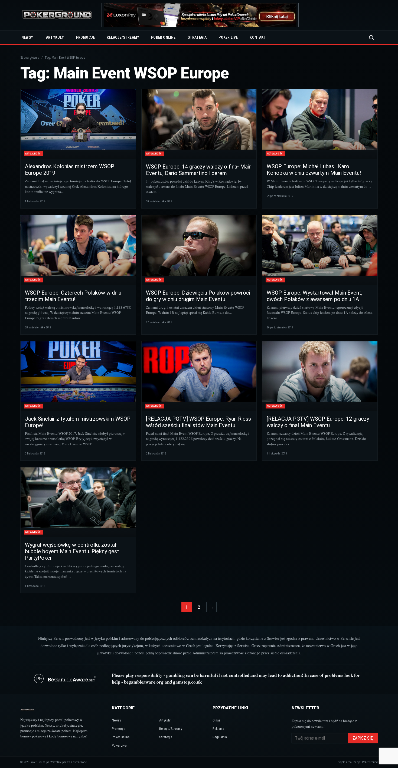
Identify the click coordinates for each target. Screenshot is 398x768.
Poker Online (163, 37)
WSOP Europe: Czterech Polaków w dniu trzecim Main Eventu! (73, 295)
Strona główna (29, 58)
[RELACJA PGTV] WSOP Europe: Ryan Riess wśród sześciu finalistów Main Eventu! (198, 422)
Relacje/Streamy (123, 37)
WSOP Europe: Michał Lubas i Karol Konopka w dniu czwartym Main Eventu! (314, 169)
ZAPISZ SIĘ (363, 738)
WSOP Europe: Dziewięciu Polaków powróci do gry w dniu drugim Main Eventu (198, 295)
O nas (216, 720)
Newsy (27, 37)
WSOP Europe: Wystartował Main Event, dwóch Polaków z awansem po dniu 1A (314, 295)
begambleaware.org (144, 681)
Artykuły (55, 37)
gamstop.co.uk (187, 681)
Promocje (85, 37)
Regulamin (220, 737)
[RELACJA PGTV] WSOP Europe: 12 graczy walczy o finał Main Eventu (318, 422)
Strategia (197, 37)
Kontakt (258, 37)
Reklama (218, 729)
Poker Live (228, 37)
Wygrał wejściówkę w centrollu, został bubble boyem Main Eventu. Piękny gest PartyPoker (72, 551)
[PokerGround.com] (56, 15)
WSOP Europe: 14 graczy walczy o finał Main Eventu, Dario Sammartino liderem (199, 169)
